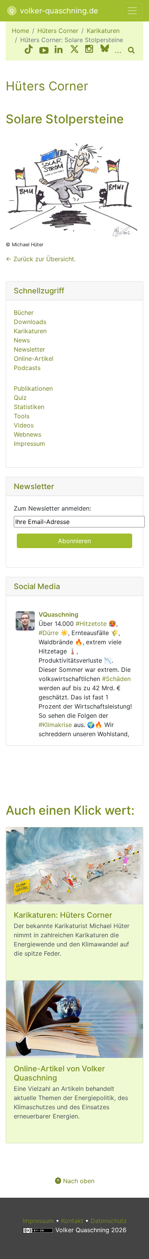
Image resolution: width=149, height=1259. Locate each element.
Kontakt (72, 1221)
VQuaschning (58, 614)
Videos (24, 425)
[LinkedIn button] (59, 50)
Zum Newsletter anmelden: (52, 508)
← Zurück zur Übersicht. (41, 259)
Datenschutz (109, 1221)
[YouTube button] (44, 50)
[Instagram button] (89, 50)
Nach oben (77, 1181)
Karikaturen (103, 30)
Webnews (27, 434)
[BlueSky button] (104, 50)
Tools (21, 416)
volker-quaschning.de (58, 10)
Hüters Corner (57, 30)
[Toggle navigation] (132, 10)
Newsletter (29, 349)
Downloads (30, 322)
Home (20, 30)
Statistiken (29, 407)
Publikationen (33, 388)
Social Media (37, 586)
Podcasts (27, 368)
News (22, 340)
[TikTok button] (28, 50)
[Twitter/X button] (74, 50)
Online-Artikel (33, 358)
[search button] (132, 50)
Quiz (20, 397)
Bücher (24, 312)
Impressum (29, 443)
